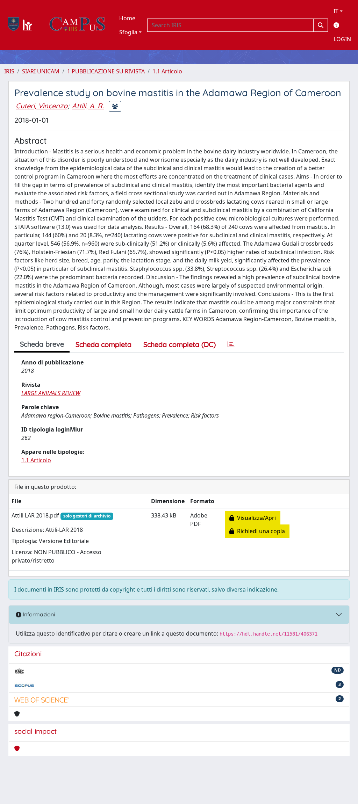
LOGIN (342, 39)
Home (127, 18)
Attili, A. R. (88, 105)
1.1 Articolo (167, 71)
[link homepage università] (77, 25)
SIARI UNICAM (40, 71)
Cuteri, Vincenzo (41, 105)
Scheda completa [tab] (103, 344)
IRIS (9, 71)
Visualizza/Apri (255, 518)
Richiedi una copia (259, 531)
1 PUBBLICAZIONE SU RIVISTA (106, 71)
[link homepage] (21, 25)
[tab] (231, 344)
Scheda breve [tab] (42, 344)
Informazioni (38, 614)
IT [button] (336, 11)
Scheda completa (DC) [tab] (179, 344)
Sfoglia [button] (128, 32)
